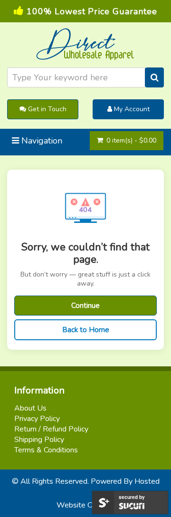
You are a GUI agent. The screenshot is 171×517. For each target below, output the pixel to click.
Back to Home (85, 330)
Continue (85, 305)
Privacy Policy (37, 418)
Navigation (40, 140)
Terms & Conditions (46, 450)
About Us (30, 408)
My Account (131, 109)
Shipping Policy (39, 439)
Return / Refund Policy (51, 429)
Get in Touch (46, 109)
